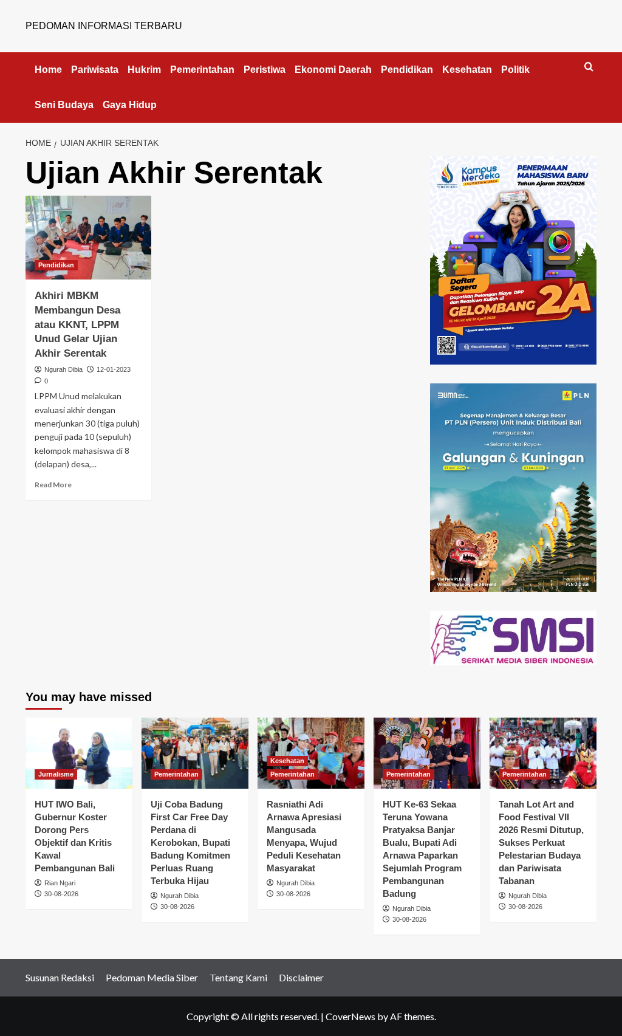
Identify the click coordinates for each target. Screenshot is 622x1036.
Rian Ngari (59, 883)
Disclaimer (301, 977)
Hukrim (144, 69)
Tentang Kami (238, 977)
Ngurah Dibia (63, 369)
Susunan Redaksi (60, 977)
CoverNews (350, 1016)
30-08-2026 (61, 893)
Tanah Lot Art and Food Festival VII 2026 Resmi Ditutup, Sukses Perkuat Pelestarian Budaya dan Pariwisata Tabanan (541, 842)
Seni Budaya (64, 105)
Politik (515, 69)
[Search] (588, 67)
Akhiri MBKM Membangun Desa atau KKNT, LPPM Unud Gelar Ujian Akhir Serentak (77, 324)
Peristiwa (264, 69)
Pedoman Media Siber (152, 977)
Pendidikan (407, 69)
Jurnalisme (55, 774)
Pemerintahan (202, 69)
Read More (53, 484)
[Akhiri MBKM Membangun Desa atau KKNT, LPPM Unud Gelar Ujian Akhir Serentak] (88, 238)
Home (48, 69)
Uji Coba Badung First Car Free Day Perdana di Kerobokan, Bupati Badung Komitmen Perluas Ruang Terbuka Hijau (190, 842)
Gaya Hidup (130, 105)
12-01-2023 (114, 369)
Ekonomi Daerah (333, 69)
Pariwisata (94, 69)
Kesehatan (467, 69)
